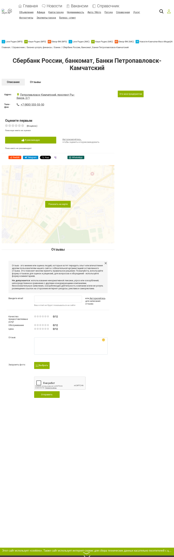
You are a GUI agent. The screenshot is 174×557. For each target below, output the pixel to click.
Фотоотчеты (26, 17)
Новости (54, 6)
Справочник (108, 6)
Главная (30, 6)
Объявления (26, 12)
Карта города (56, 12)
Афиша (41, 12)
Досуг (136, 12)
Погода (109, 12)
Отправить (47, 394)
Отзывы (35, 82)
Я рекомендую (32, 140)
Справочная (123, 12)
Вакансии (79, 6)
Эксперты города (46, 17)
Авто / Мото (94, 12)
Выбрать (43, 365)
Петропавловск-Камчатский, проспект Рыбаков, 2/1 (46, 96)
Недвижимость (75, 12)
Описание (13, 82)
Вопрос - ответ (67, 17)
